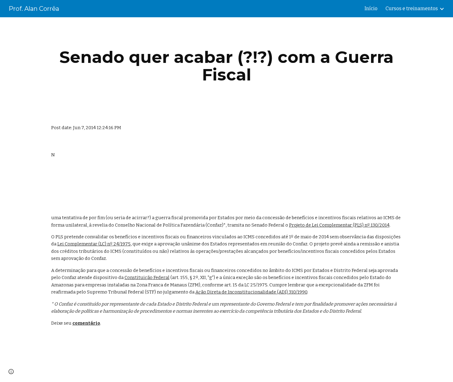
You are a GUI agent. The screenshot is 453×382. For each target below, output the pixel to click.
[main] (226, 66)
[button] (11, 371)
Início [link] (371, 8)
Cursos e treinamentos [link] (412, 8)
